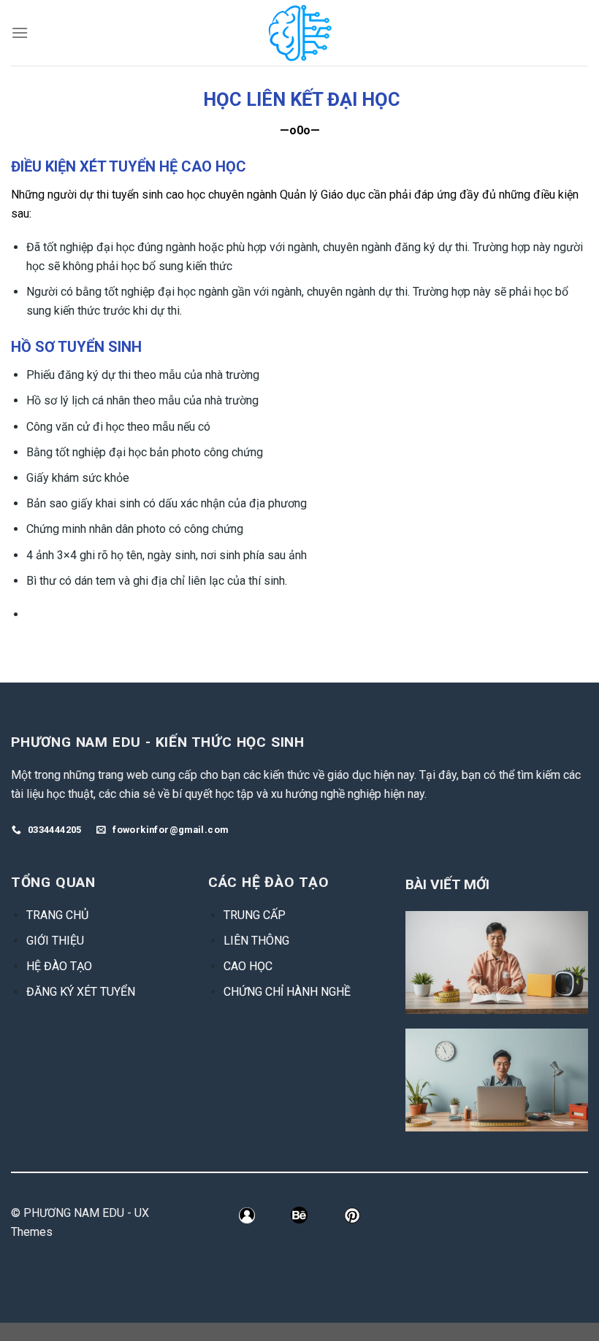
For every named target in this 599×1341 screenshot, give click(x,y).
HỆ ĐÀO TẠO (59, 966)
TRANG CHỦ (57, 915)
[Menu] (19, 32)
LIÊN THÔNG (256, 941)
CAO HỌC (248, 966)
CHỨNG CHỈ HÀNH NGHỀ (287, 992)
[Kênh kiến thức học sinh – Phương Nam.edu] (300, 33)
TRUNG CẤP (255, 915)
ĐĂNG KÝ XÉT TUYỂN (80, 992)
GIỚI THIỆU (55, 941)
